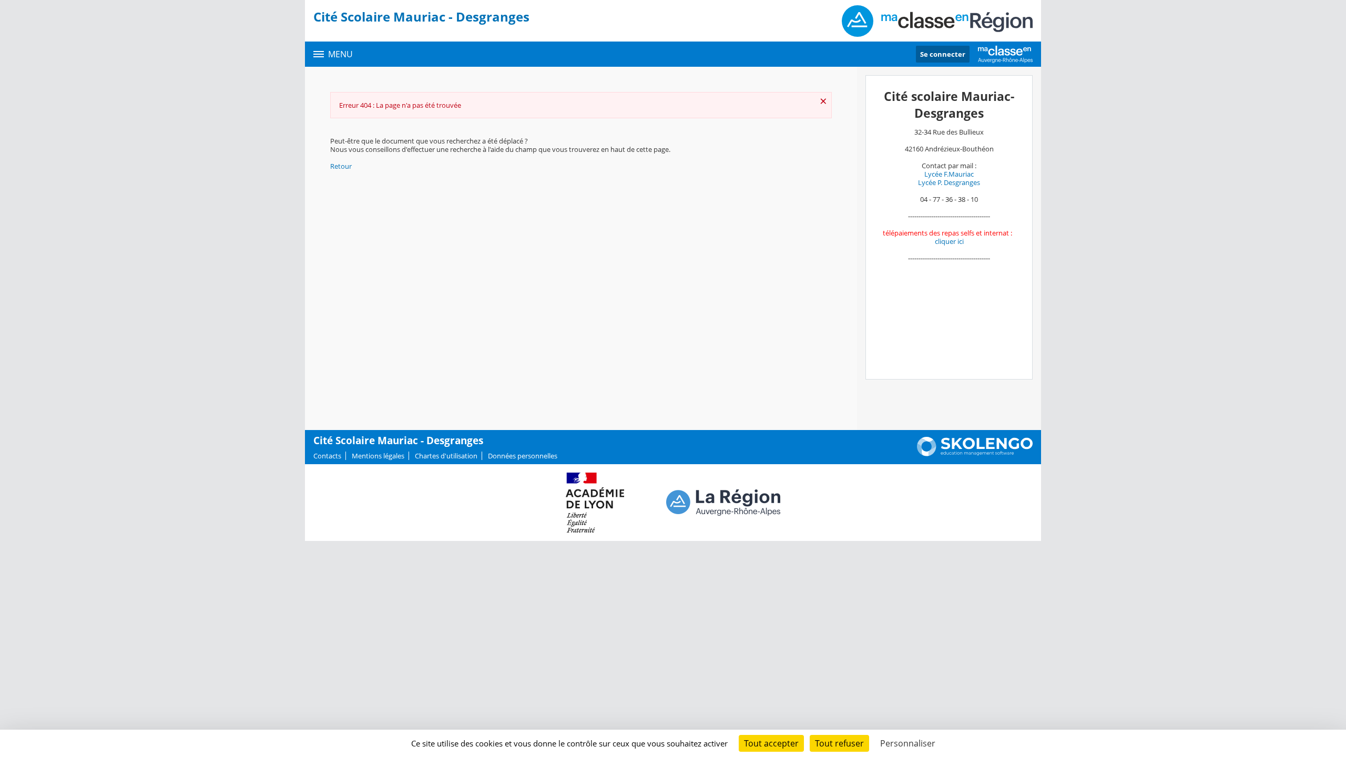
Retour (341, 166)
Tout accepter (771, 743)
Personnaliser (907, 743)
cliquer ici (949, 241)
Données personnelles (522, 456)
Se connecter (942, 54)
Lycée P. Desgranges (949, 182)
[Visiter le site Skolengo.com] (975, 453)
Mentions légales (378, 456)
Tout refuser (839, 743)
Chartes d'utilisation (446, 456)
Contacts (327, 456)
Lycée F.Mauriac (949, 174)
